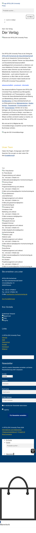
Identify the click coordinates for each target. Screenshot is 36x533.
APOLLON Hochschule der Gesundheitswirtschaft (17, 56)
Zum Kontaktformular (8, 299)
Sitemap (4, 338)
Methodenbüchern (22, 103)
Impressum (5, 347)
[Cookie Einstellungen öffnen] (13, 475)
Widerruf (4, 349)
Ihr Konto (9, 440)
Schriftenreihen (6, 101)
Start (3, 29)
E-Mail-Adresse (7, 397)
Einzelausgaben (22, 105)
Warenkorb (10, 454)
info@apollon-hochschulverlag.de (16, 294)
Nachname (5, 389)
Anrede (4, 374)
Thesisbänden (12, 105)
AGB (3, 340)
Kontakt (4, 344)
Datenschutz (6, 342)
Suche (8, 442)
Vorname (5, 381)
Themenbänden (10, 108)
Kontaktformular (9, 155)
